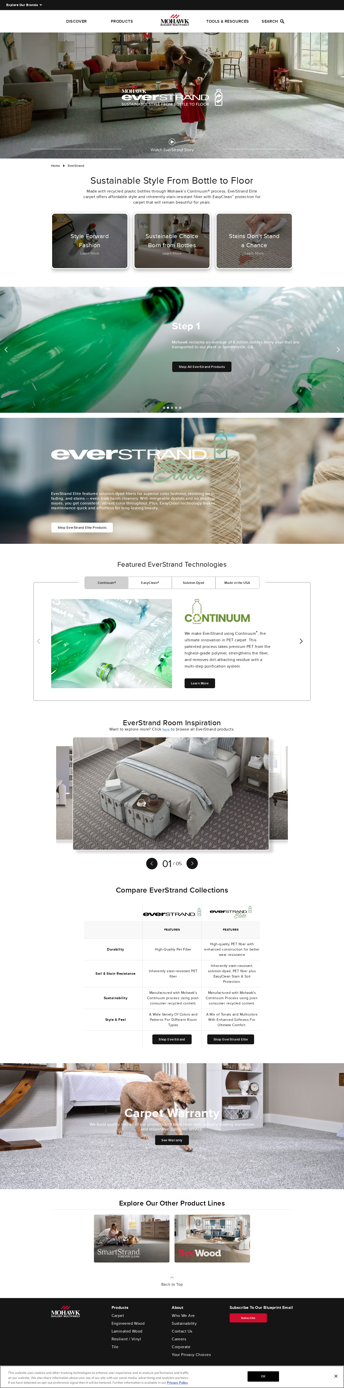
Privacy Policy (177, 1382)
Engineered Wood (128, 1323)
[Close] (335, 1376)
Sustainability (184, 1323)
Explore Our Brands (22, 5)
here (166, 729)
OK (263, 1376)
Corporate (181, 1347)
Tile (115, 1347)
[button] (6, 349)
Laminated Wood (127, 1331)
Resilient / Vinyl (126, 1339)
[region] (172, 1377)
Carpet (118, 1316)
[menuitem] (22, 5)
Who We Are (183, 1316)
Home (55, 165)
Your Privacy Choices (191, 1355)
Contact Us (182, 1331)
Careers (179, 1339)
